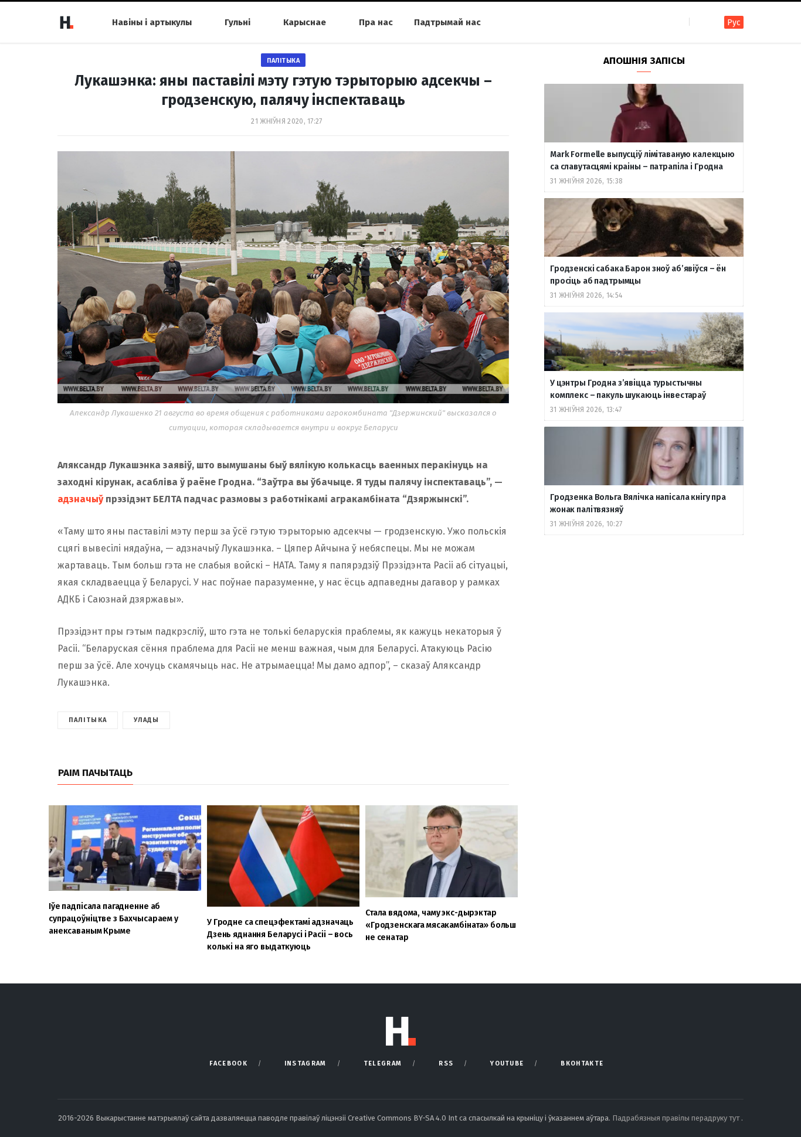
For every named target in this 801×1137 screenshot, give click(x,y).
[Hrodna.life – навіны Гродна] (66, 22)
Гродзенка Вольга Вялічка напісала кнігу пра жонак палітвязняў (638, 503)
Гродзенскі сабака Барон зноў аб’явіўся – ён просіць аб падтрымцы (638, 275)
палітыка (88, 720)
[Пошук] (699, 22)
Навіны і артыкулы (152, 22)
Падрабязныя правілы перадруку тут (676, 1118)
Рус (734, 23)
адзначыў (80, 499)
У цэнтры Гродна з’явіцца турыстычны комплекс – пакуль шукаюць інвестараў (628, 389)
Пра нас (376, 22)
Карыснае (304, 22)
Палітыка (283, 60)
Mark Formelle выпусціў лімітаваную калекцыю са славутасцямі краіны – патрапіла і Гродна (642, 160)
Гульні (237, 22)
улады (146, 720)
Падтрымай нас (447, 22)
